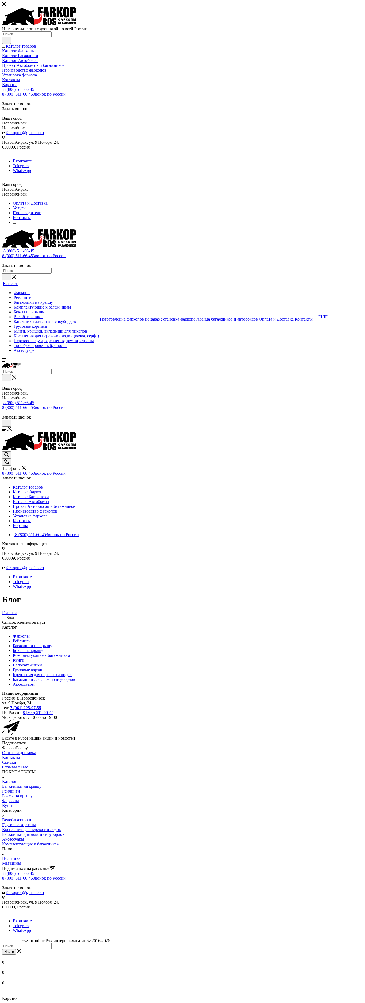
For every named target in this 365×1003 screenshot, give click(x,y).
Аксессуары (24, 684)
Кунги (18, 660)
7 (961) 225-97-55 (25, 707)
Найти (9, 952)
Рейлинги (22, 641)
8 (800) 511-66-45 (18, 89)
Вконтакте (22, 161)
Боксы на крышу (28, 650)
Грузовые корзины (29, 670)
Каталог (9, 781)
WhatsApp (22, 170)
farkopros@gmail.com (25, 132)
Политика (11, 858)
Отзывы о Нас (15, 767)
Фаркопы (21, 636)
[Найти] (6, 40)
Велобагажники (27, 665)
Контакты (11, 757)
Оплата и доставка (19, 752)
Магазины (11, 863)
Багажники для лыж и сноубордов (44, 679)
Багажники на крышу (32, 645)
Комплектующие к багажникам (41, 655)
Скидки (9, 762)
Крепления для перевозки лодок (42, 674)
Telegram (21, 165)
